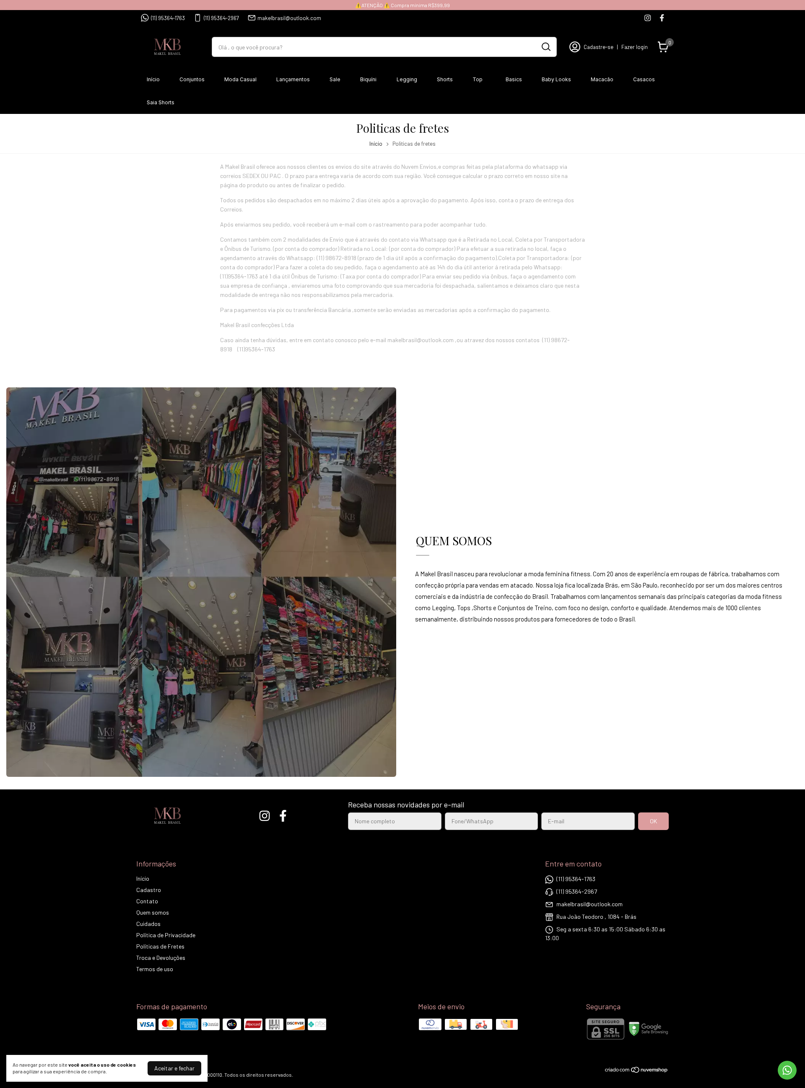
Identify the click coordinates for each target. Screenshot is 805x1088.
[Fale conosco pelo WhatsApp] (787, 1070)
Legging (407, 79)
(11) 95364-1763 (168, 18)
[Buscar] (545, 46)
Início (153, 79)
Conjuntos (192, 79)
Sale (335, 79)
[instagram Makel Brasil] (647, 18)
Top (478, 79)
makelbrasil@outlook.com (289, 18)
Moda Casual (240, 79)
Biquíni (368, 79)
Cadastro (148, 889)
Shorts (445, 79)
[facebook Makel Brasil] (662, 18)
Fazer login (634, 47)
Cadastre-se (598, 47)
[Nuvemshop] (637, 1071)
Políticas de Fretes (160, 946)
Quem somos (152, 912)
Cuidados (148, 923)
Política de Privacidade (165, 934)
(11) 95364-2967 (221, 18)
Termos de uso (154, 968)
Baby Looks (556, 79)
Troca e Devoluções (160, 957)
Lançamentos (293, 79)
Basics (514, 79)
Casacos (644, 79)
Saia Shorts (160, 102)
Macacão (602, 79)
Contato (147, 901)
